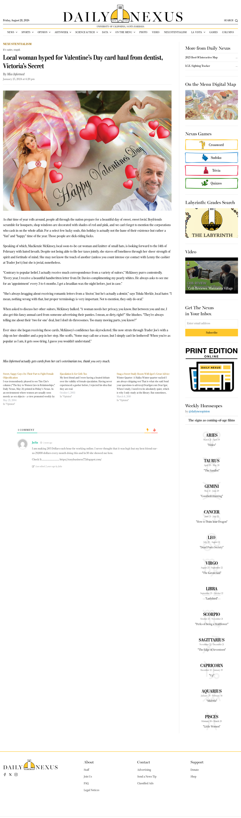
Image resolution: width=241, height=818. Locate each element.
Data (105, 32)
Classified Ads (145, 783)
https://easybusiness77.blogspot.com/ (81, 459)
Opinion (42, 32)
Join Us (88, 776)
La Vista (196, 32)
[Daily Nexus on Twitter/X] (10, 774)
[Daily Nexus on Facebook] (4, 774)
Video (155, 32)
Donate (195, 770)
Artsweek (61, 32)
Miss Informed (15, 74)
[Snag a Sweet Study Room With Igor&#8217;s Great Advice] (145, 387)
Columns (228, 32)
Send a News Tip (146, 776)
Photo (143, 32)
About (89, 762)
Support (197, 762)
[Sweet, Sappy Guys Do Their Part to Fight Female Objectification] (31, 389)
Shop (193, 776)
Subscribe (211, 332)
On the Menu (123, 32)
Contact (143, 762)
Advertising (144, 770)
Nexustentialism (175, 32)
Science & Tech (85, 32)
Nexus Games (198, 133)
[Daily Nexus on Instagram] (16, 774)
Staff (86, 770)
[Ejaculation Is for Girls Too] (88, 385)
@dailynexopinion (199, 411)
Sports (26, 32)
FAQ (86, 783)
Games (213, 32)
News (10, 32)
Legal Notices (91, 790)
